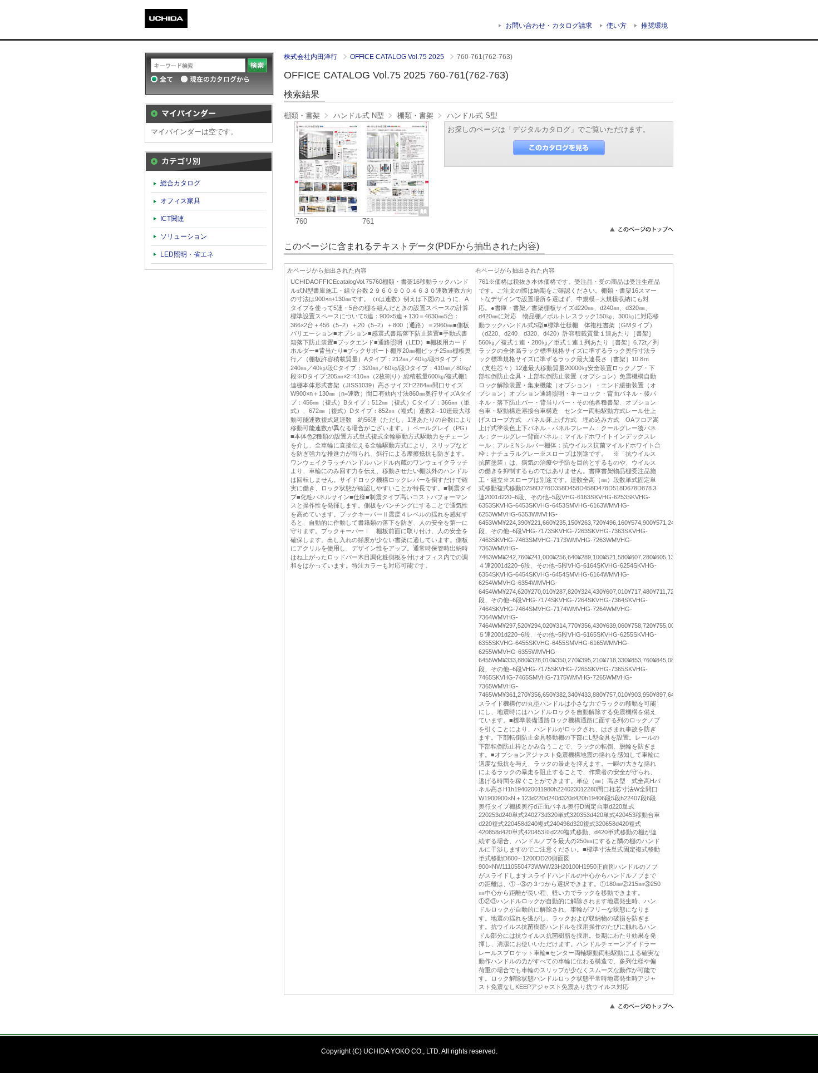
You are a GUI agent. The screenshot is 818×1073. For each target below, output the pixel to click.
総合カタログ (180, 183)
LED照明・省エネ (187, 254)
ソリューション (183, 236)
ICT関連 (172, 219)
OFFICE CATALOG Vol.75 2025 (398, 57)
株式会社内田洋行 (311, 57)
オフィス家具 (180, 201)
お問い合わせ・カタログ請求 (548, 25)
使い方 (617, 25)
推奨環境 (654, 25)
